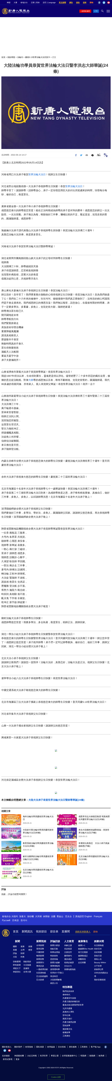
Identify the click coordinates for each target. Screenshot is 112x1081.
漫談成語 (68, 959)
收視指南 (29, 1047)
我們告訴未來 (68, 991)
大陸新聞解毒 (56, 980)
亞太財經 (40, 980)
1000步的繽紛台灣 (101, 974)
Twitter (104, 2)
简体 (38, 2)
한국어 (24, 920)
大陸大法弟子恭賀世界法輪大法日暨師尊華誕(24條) (56, 800)
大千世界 (98, 966)
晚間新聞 (40, 956)
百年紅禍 (66, 1015)
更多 (18, 1059)
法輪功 (20, 57)
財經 (22, 953)
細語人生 (54, 983)
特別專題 (67, 987)
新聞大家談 (55, 945)
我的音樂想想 (100, 980)
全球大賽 (27, 972)
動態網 (92, 1056)
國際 (15, 946)
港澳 (22, 946)
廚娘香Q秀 (98, 969)
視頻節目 (41, 931)
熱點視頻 (27, 961)
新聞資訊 (27, 931)
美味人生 (98, 959)
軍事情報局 (55, 966)
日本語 (15, 920)
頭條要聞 (17, 961)
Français (98, 916)
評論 (15, 953)
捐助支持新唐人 (83, 932)
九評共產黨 (67, 1008)
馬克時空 (54, 976)
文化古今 (68, 966)
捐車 (84, 2)
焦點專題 (11, 57)
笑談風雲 (68, 949)
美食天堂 (98, 956)
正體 (32, 2)
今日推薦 (27, 965)
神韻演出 (17, 972)
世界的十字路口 (57, 973)
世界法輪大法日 (37, 174)
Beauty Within (100, 962)
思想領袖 (54, 959)
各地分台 (24, 2)
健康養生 (83, 941)
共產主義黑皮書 (69, 1022)
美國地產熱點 (70, 969)
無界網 (101, 1056)
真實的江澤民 (68, 1012)
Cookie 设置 (56, 1077)
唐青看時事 (55, 969)
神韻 (8, 2)
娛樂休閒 (99, 941)
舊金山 (60, 916)
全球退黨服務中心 (69, 1056)
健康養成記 (83, 956)
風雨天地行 (67, 1019)
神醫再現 (82, 959)
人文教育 (69, 941)
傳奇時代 (66, 995)
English (88, 916)
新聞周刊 (40, 962)
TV (96, 11)
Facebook (99, 2)
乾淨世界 (44, 1056)
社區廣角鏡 (41, 973)
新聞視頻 (41, 941)
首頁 (3, 57)
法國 (53, 916)
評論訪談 (55, 941)
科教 (22, 957)
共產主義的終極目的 (71, 1001)
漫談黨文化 (67, 1029)
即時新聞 (17, 965)
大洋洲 (38, 916)
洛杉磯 (30, 916)
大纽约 (14, 916)
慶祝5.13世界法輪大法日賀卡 (37, 57)
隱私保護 (40, 1047)
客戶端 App (96, 1047)
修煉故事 (66, 1032)
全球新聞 (40, 945)
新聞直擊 (40, 959)
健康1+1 (81, 945)
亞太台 (68, 916)
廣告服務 (73, 1047)
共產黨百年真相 (69, 998)
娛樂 (30, 946)
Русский (6, 920)
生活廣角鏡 (99, 945)
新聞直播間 (86, 11)
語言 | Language (49, 2)
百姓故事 (66, 1025)
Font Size (99, 155)
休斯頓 (46, 916)
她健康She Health (85, 949)
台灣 (22, 950)
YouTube (108, 2)
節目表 (54, 931)
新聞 (17, 941)
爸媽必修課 (69, 962)
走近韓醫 (82, 962)
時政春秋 (54, 956)
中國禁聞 (40, 952)
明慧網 (83, 1056)
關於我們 (18, 1047)
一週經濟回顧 (42, 969)
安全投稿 (62, 1047)
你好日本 (98, 949)
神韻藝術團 (19, 1056)
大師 (30, 380)
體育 (30, 950)
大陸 (15, 957)
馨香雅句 (68, 956)
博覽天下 (17, 968)
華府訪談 (40, 966)
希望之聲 (55, 1056)
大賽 (15, 2)
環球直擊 (40, 949)
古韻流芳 (68, 952)
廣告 (71, 2)
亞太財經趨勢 (42, 976)
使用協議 (51, 1047)
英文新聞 (62, 2)
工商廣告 (66, 1036)
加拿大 (22, 916)
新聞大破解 (55, 962)
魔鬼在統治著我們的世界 (73, 1005)
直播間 (66, 931)
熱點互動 (54, 949)
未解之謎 (68, 945)
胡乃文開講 (83, 952)
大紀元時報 (32, 1056)
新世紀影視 (7, 1059)
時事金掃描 (55, 952)
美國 (15, 950)
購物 (91, 2)
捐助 (78, 2)
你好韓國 (98, 952)
